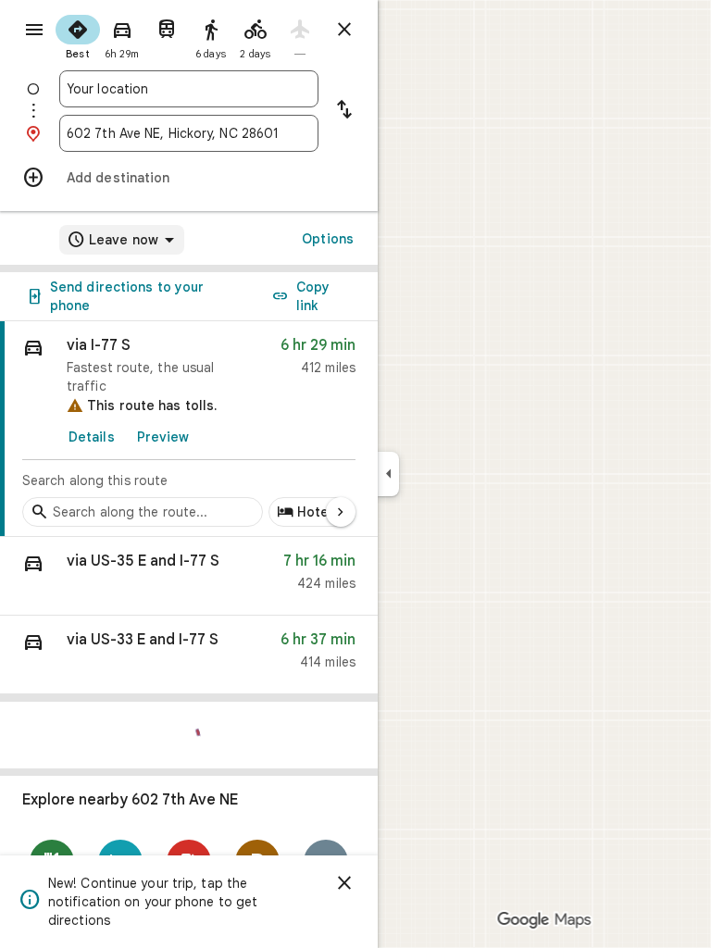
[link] (189, 429)
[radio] (78, 35)
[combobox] (189, 88)
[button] (189, 576)
